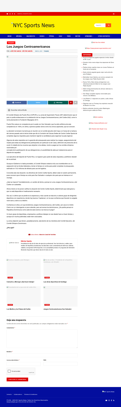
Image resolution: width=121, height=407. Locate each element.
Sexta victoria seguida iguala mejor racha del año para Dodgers (98, 73)
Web (44, 360)
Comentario (11, 328)
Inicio (10, 36)
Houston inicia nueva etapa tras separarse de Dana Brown (98, 63)
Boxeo (42, 36)
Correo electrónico (13, 360)
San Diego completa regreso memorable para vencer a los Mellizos (97, 94)
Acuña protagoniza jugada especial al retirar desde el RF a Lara (98, 58)
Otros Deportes (104, 36)
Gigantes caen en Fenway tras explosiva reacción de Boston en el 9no (98, 104)
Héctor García (27, 51)
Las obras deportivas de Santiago (55, 282)
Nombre (10, 352)
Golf (60, 36)
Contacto (9, 394)
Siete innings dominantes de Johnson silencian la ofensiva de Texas (97, 90)
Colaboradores (18, 394)
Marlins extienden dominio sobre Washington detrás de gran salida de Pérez (96, 109)
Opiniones (88, 36)
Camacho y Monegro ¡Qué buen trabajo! (20, 282)
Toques (46, 51)
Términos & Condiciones (30, 394)
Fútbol (51, 36)
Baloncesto (31, 36)
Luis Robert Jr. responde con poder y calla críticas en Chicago (98, 99)
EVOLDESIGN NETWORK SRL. (27, 402)
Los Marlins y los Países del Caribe (19, 309)
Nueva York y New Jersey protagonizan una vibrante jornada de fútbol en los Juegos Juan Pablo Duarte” (96, 84)
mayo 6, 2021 (38, 51)
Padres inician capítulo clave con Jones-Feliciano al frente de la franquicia (98, 68)
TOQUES (11, 43)
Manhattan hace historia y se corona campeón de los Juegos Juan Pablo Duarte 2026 (98, 78)
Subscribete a (43, 234)
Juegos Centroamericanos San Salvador (57, 309)
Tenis (69, 36)
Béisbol (19, 36)
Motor (77, 36)
